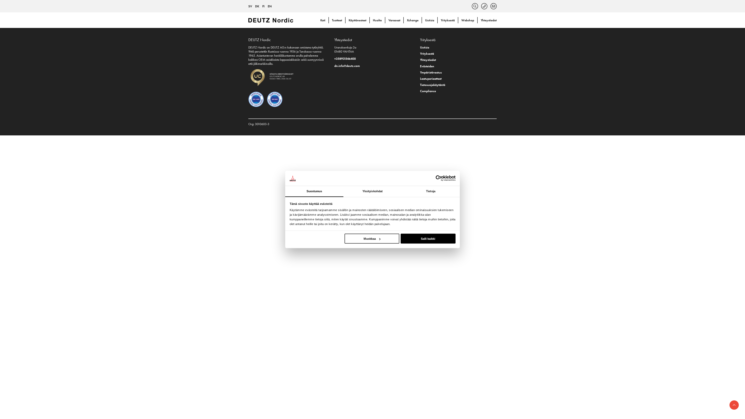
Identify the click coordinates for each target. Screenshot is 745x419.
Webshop (467, 20)
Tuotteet (337, 20)
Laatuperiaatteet (431, 79)
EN (270, 6)
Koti (322, 20)
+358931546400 (345, 59)
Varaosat (394, 20)
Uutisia (429, 20)
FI (263, 6)
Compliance (428, 91)
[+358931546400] (484, 6)
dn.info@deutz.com (347, 66)
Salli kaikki (428, 238)
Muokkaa (370, 238)
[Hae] (475, 6)
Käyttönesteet (357, 20)
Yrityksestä (448, 20)
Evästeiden (427, 66)
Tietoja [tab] (430, 191)
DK (257, 6)
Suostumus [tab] (314, 191)
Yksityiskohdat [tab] (372, 191)
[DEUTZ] (271, 20)
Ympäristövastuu (431, 72)
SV (250, 6)
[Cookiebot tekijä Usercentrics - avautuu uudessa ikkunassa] (439, 178)
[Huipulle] (734, 405)
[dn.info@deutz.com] (493, 6)
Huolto (377, 20)
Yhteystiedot (489, 20)
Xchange (412, 20)
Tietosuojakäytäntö (432, 85)
